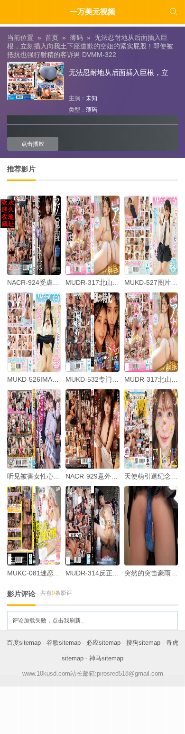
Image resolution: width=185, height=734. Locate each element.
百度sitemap (24, 642)
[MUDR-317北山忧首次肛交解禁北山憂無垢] (151, 332)
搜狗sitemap (143, 642)
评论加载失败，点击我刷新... (48, 620)
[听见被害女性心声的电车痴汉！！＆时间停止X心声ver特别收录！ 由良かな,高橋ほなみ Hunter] (34, 429)
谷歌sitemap (63, 642)
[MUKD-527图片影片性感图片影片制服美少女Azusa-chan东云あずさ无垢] (151, 235)
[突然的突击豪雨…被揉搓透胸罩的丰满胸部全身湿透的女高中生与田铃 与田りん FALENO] (151, 525)
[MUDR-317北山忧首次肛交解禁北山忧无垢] (92, 235)
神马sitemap (106, 658)
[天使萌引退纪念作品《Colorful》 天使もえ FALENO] (151, 429)
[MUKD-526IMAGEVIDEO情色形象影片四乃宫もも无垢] (34, 332)
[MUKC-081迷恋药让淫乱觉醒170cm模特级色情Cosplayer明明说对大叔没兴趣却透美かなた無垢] (34, 525)
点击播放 (32, 144)
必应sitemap (103, 642)
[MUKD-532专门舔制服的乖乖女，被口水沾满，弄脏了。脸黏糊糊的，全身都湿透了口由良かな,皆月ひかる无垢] (92, 332)
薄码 (91, 109)
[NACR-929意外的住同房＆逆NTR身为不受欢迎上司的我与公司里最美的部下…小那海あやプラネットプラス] (92, 429)
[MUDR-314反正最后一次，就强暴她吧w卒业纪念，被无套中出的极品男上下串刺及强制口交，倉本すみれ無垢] (92, 525)
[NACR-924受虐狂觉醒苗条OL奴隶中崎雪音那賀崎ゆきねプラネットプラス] (34, 235)
